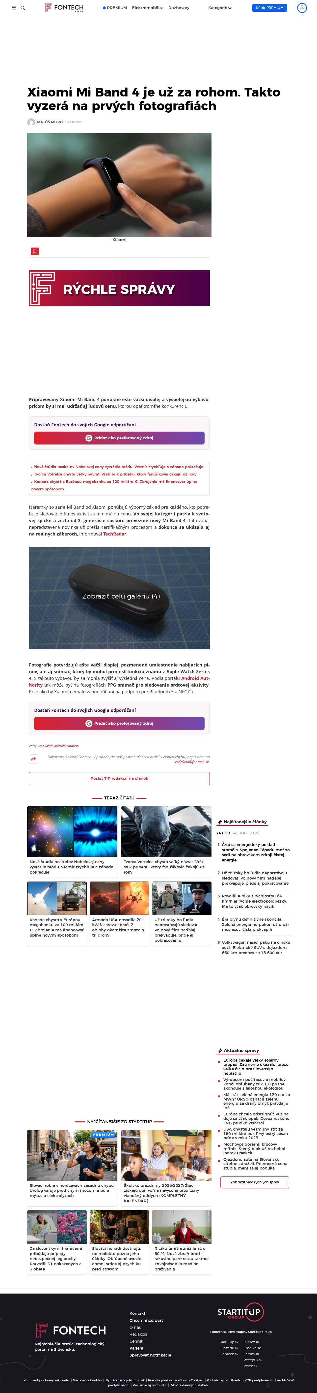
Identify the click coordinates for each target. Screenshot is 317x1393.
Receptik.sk (253, 1360)
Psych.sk (250, 1366)
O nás (135, 1328)
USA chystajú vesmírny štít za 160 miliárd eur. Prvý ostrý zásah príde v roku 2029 (255, 1133)
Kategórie (217, 8)
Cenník (136, 1341)
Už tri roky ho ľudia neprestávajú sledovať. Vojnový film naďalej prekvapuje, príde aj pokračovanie (255, 878)
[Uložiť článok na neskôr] (35, 251)
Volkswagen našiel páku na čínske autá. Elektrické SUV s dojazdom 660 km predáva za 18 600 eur (256, 948)
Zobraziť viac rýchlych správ (255, 1182)
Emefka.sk (252, 1348)
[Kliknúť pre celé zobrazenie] (119, 185)
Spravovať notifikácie (150, 1355)
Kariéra (136, 1348)
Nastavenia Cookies (87, 1380)
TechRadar (45, 746)
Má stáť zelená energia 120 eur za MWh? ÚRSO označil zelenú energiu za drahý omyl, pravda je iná (256, 1101)
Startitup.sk (229, 1342)
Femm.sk (251, 1354)
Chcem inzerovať (146, 1321)
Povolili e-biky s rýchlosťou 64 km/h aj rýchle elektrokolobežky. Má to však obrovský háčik (254, 901)
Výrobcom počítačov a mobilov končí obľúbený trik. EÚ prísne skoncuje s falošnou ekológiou (254, 1084)
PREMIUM (117, 8)
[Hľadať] (23, 8)
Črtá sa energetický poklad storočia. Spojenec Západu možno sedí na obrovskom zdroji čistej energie (256, 852)
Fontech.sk (229, 1354)
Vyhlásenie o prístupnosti (125, 1380)
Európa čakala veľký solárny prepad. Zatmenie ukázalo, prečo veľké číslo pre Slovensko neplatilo (256, 1067)
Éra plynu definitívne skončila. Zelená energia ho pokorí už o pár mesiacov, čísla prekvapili (255, 925)
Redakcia (138, 1334)
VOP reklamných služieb (189, 1385)
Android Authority (66, 746)
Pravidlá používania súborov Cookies (175, 1380)
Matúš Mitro (50, 122)
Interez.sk (251, 1342)
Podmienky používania (223, 1380)
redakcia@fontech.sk (192, 761)
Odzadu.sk (229, 1348)
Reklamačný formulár (149, 1385)
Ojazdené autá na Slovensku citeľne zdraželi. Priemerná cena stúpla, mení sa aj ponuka (255, 1164)
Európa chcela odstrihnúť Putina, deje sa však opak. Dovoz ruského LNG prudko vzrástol (256, 1118)
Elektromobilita (147, 8)
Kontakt (138, 1314)
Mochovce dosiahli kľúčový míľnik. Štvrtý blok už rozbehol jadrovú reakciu (254, 1148)
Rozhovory (178, 8)
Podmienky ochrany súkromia (46, 1380)
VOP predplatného (259, 1380)
